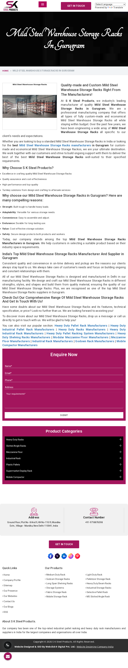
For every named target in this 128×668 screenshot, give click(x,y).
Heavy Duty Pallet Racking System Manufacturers (80, 333)
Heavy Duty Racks (15, 439)
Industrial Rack (13, 458)
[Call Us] (7, 647)
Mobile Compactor (15, 477)
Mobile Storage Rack (56, 596)
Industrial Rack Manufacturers (52, 341)
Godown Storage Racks (58, 579)
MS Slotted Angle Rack (98, 596)
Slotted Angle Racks (16, 446)
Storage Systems (55, 588)
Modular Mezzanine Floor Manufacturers (80, 337)
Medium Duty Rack (55, 574)
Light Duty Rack (94, 574)
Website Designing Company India (95, 646)
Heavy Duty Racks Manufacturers (82, 329)
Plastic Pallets (13, 464)
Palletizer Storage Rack (98, 579)
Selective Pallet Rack (97, 592)
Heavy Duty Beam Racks (98, 583)
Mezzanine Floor (14, 452)
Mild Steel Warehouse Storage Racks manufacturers (55, 145)
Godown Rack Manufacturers (94, 341)
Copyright (38, 642)
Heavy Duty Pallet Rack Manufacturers (81, 325)
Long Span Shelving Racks (59, 583)
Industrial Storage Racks (98, 588)
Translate (118, 7)
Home (5, 71)
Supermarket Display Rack (19, 471)
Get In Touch (76, 5)
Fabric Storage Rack (56, 592)
